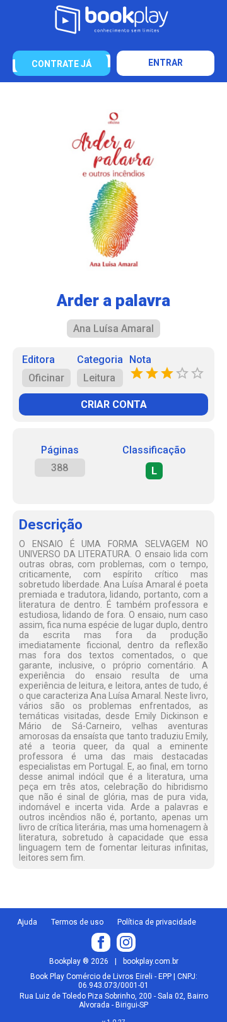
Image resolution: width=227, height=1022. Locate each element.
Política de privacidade (156, 922)
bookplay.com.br (150, 961)
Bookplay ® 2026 (78, 961)
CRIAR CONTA (114, 404)
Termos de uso (77, 922)
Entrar (165, 63)
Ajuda (27, 922)
